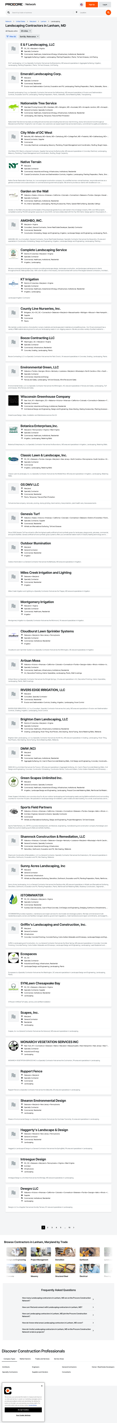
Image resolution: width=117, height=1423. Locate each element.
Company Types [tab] (9, 1359)
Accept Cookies (23, 1410)
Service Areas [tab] (59, 1359)
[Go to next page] (74, 1227)
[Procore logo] (14, 4)
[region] (23, 1402)
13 (69, 1227)
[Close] (41, 1385)
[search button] (108, 12)
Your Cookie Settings (23, 1415)
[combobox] (92, 12)
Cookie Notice (32, 1405)
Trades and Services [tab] (42, 1359)
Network (30, 4)
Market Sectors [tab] (25, 1359)
